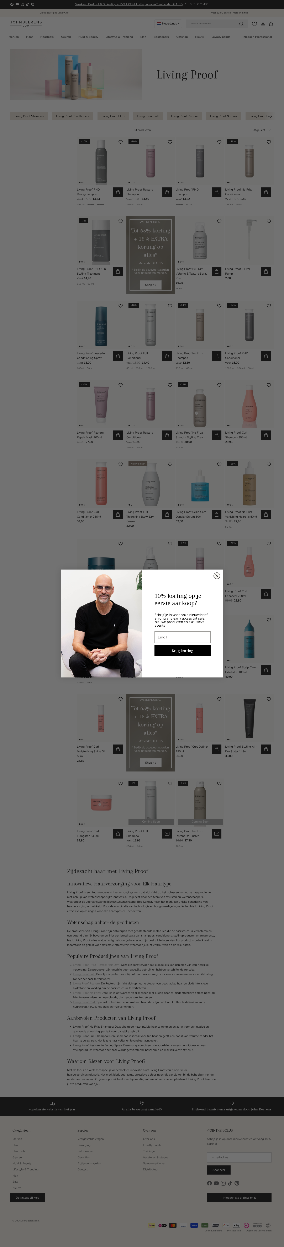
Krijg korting (182, 650)
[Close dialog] (217, 576)
